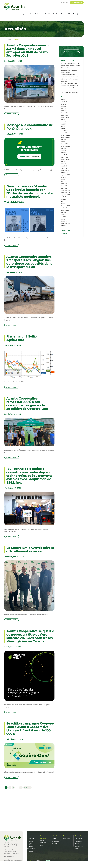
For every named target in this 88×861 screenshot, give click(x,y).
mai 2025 (63, 124)
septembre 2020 (65, 194)
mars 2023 (64, 155)
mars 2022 (64, 166)
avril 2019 (63, 219)
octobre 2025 (64, 115)
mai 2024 (63, 141)
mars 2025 (64, 128)
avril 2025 (63, 126)
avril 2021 (63, 181)
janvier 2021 (64, 188)
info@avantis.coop (9, 856)
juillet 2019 (64, 214)
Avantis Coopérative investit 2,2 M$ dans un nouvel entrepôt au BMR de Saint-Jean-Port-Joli (70, 66)
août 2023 (64, 148)
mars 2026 (64, 110)
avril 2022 (63, 163)
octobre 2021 (64, 172)
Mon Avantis (78, 2)
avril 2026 (63, 108)
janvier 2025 (64, 133)
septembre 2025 (65, 117)
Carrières (56, 14)
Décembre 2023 (65, 146)
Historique (31, 838)
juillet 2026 (64, 102)
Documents (78, 836)
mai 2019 (63, 217)
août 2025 (64, 119)
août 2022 (64, 161)
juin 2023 (63, 150)
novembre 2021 (65, 170)
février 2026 (64, 113)
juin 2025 (63, 121)
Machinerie (43, 842)
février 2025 (64, 130)
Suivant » (27, 787)
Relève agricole (31, 848)
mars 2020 (64, 203)
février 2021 (64, 186)
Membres (31, 846)
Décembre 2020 (65, 190)
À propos (22, 14)
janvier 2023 (64, 157)
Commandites (66, 14)
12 (20, 787)
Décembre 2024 (65, 135)
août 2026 (64, 99)
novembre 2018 (65, 223)
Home (9, 39)
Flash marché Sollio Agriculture (69, 92)
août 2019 (64, 212)
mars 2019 (64, 221)
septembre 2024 (65, 137)
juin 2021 (63, 177)
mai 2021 (63, 179)
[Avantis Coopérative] (14, 6)
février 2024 (64, 144)
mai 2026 (63, 106)
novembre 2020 (65, 192)
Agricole (42, 840)
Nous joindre (78, 14)
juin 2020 (63, 197)
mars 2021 (64, 183)
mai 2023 (63, 152)
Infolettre (54, 840)
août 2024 (64, 139)
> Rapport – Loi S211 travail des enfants (79, 846)
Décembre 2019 (65, 206)
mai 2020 (63, 199)
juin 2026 (63, 104)
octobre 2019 (64, 208)
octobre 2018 (64, 225)
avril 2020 (63, 201)
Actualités (47, 14)
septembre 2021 (65, 175)
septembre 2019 (65, 210)
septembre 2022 (65, 159)
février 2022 (64, 168)
